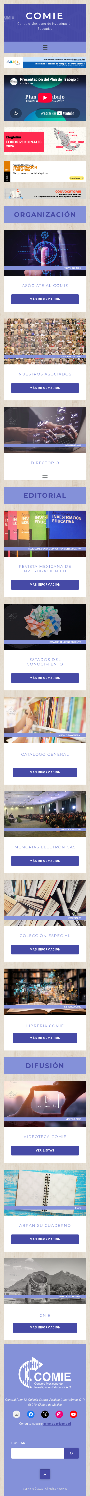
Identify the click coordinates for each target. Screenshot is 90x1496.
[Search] (71, 1453)
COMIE (45, 15)
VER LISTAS (45, 1150)
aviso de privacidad (57, 1423)
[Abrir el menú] (45, 47)
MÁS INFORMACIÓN (45, 299)
